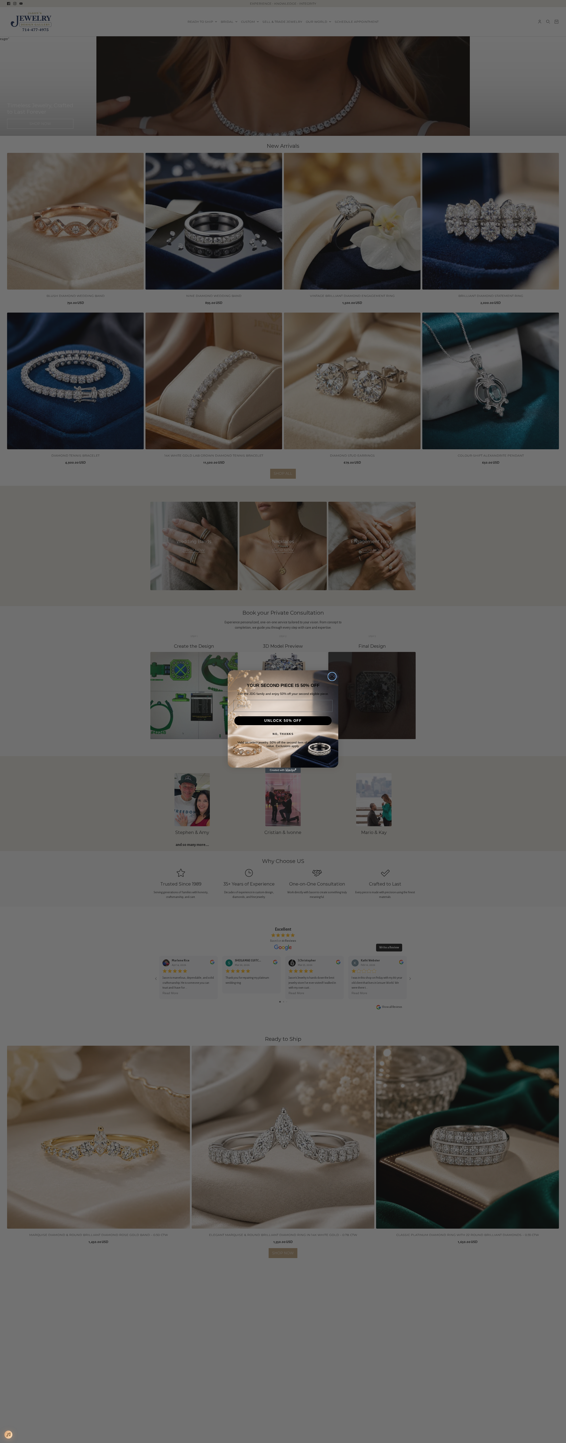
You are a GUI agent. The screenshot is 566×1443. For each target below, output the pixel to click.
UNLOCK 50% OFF (283, 720)
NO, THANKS (283, 734)
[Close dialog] (332, 676)
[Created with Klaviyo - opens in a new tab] (283, 770)
